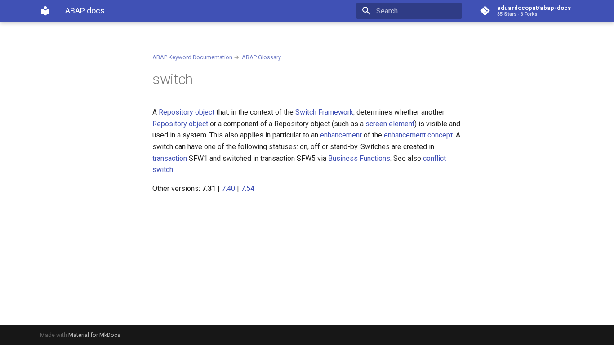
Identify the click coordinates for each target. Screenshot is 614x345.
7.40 (228, 188)
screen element (389, 123)
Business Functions (359, 158)
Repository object (186, 112)
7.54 (247, 188)
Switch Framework (324, 112)
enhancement (341, 135)
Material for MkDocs (94, 335)
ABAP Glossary (261, 57)
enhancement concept (418, 135)
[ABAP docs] (45, 11)
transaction (169, 158)
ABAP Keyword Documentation (192, 57)
